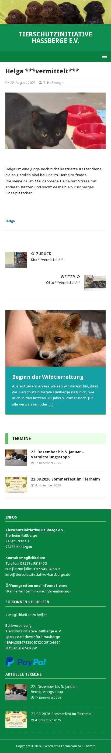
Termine (21, 438)
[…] (50, 404)
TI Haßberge (53, 83)
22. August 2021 (22, 83)
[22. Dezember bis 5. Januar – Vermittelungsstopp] (16, 463)
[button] (104, 56)
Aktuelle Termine (23, 674)
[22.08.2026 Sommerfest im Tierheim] (16, 490)
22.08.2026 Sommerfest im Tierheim (65, 479)
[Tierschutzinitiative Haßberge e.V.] (55, 21)
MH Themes (86, 746)
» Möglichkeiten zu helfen (26, 615)
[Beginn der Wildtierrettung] (55, 338)
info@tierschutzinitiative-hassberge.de (37, 574)
